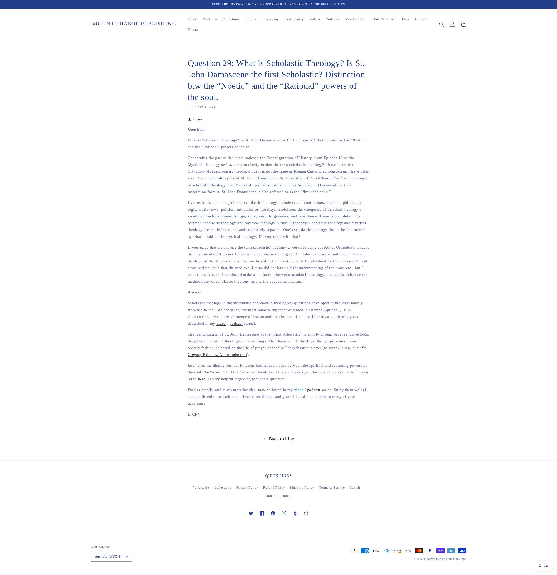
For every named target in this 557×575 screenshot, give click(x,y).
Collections (222, 487)
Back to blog (281, 438)
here (201, 379)
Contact (271, 496)
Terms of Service (332, 487)
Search (355, 487)
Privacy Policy (247, 487)
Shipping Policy (302, 487)
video (221, 323)
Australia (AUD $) (108, 556)
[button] (441, 24)
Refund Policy (274, 487)
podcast (236, 323)
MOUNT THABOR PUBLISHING (445, 559)
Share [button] (197, 119)
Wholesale (201, 487)
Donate (286, 496)
